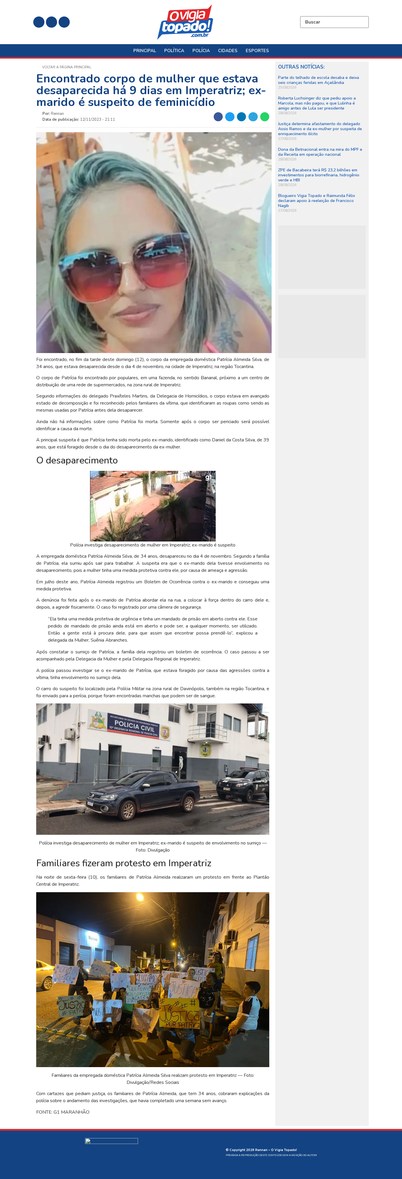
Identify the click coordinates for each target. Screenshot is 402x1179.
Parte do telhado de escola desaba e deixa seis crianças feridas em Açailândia (318, 80)
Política (174, 51)
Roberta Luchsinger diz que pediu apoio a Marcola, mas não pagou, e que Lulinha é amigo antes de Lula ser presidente (317, 103)
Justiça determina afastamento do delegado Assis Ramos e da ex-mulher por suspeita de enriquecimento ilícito (320, 129)
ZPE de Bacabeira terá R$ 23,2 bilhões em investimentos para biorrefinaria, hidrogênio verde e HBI (318, 175)
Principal (144, 51)
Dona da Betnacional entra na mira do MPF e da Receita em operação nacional (320, 152)
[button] (218, 117)
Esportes (257, 51)
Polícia (201, 51)
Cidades (227, 51)
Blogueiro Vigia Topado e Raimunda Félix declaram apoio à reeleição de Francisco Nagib (316, 200)
